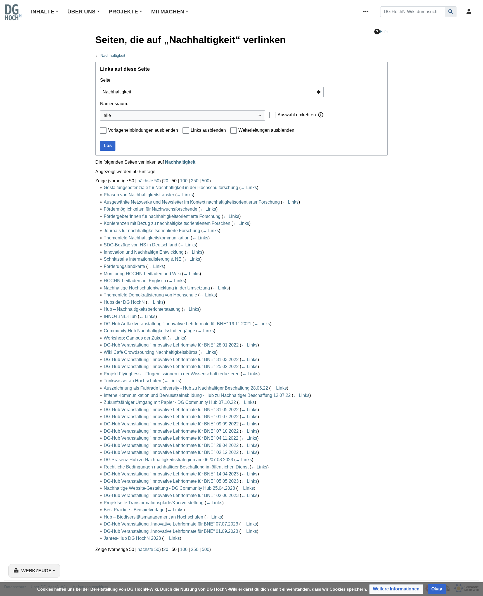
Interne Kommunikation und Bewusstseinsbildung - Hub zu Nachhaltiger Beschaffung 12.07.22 (197, 395)
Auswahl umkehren (297, 114)
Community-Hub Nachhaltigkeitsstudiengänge (149, 330)
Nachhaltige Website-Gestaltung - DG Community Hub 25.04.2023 (169, 488)
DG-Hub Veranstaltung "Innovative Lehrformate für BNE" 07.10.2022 (171, 431)
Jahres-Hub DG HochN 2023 (132, 538)
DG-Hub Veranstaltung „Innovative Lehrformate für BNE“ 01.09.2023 (171, 531)
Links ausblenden (208, 130)
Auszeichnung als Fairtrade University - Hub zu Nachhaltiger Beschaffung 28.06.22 (186, 388)
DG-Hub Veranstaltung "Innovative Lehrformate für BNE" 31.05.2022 (171, 409)
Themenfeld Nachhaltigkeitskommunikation (147, 237)
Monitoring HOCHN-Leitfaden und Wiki (142, 273)
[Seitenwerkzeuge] (366, 12)
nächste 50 (148, 180)
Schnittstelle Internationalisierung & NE (142, 259)
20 (165, 180)
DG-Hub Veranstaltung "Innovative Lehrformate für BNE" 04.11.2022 (171, 438)
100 (184, 180)
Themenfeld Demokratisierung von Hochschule (150, 295)
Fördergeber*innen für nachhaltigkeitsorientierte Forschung (162, 216)
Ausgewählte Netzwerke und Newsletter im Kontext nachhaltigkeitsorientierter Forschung (192, 202)
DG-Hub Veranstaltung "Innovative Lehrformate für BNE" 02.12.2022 (171, 452)
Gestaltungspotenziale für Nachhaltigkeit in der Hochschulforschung (171, 187)
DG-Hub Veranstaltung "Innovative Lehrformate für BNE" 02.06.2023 (171, 495)
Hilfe (384, 31)
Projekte (123, 12)
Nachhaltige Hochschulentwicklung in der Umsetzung (157, 288)
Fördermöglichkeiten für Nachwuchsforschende (150, 209)
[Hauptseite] (13, 16)
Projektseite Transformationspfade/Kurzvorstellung (153, 502)
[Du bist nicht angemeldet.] (469, 12)
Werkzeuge (36, 570)
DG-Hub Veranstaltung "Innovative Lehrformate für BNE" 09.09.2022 (171, 423)
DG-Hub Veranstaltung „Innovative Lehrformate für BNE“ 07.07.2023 (171, 524)
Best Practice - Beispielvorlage (134, 509)
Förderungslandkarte (124, 266)
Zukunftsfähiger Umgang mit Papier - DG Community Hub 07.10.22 (170, 402)
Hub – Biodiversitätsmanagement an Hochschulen (153, 517)
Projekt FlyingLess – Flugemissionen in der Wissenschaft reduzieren (172, 373)
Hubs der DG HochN (124, 302)
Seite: (106, 80)
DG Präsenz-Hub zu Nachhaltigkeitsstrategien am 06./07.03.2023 (168, 459)
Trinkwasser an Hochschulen (132, 380)
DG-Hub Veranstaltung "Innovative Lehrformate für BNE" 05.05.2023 (171, 481)
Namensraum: (114, 103)
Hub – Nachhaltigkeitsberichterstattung (142, 309)
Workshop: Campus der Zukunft (135, 338)
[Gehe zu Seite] (450, 11)
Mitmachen (167, 12)
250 (194, 180)
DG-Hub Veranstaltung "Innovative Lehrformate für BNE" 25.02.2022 (171, 366)
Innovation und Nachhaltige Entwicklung (144, 252)
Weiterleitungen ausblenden (266, 130)
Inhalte (42, 12)
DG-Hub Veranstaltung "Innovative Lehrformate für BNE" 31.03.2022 (171, 359)
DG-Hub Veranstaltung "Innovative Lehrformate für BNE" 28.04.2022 (171, 445)
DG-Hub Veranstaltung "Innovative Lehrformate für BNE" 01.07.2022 (171, 416)
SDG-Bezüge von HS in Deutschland (140, 244)
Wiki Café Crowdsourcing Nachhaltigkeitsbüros (150, 352)
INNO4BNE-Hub (120, 316)
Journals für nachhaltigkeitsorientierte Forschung (152, 230)
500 (205, 180)
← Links (249, 187)
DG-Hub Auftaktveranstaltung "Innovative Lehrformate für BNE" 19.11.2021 (177, 323)
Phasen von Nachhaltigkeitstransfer (139, 194)
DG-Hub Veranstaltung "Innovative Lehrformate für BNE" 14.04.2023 (171, 474)
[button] (321, 114)
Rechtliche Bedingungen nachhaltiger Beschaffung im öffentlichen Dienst (176, 467)
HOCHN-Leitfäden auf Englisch (135, 280)
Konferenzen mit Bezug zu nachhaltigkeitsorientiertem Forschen (167, 223)
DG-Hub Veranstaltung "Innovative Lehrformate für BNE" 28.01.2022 (171, 345)
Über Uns (81, 12)
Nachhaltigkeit (112, 55)
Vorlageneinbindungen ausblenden (143, 130)
